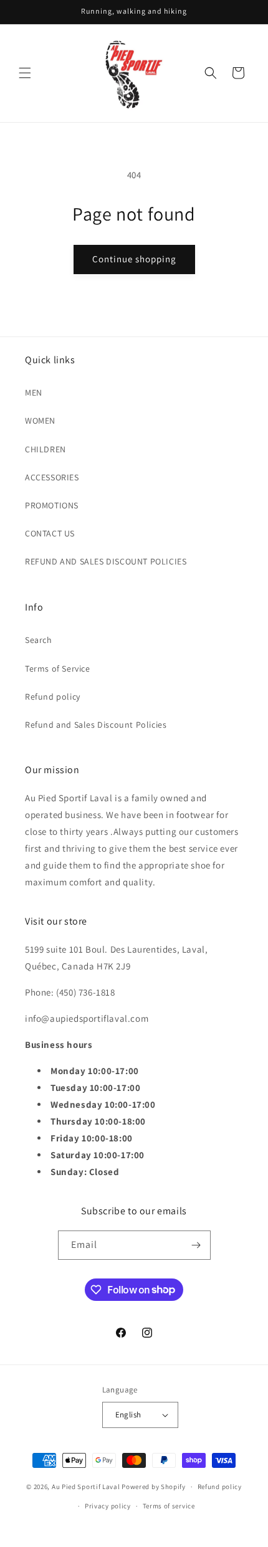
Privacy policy (108, 1506)
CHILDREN (45, 449)
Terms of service (169, 1506)
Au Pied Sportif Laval (86, 1486)
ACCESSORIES (52, 477)
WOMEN (40, 420)
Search (38, 639)
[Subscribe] (196, 1245)
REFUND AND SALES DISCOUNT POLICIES (105, 561)
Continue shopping (134, 259)
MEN (33, 392)
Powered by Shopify (154, 1486)
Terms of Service (57, 668)
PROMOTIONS (52, 505)
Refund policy (52, 696)
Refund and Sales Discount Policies (95, 724)
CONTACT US (50, 533)
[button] (25, 73)
